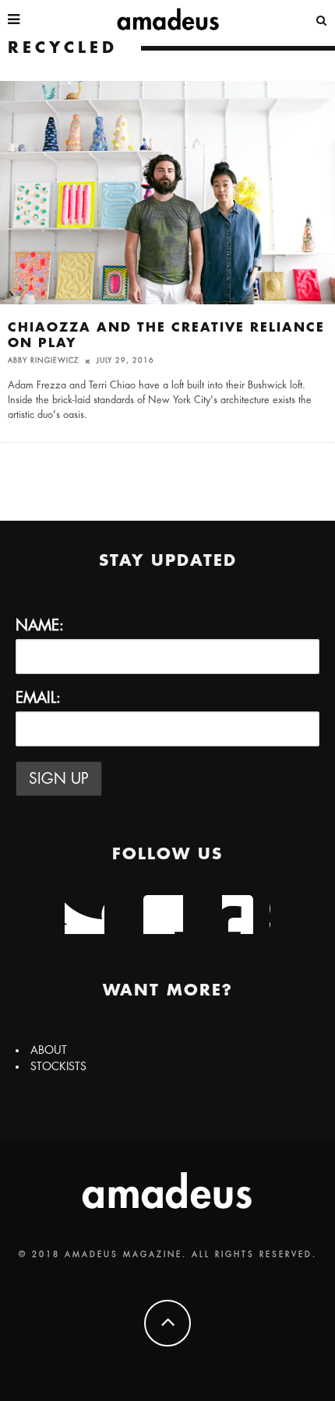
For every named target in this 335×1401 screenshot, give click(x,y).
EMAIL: (38, 697)
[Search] (321, 19)
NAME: (40, 625)
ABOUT (48, 1050)
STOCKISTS (58, 1066)
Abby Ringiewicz (43, 360)
